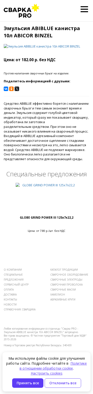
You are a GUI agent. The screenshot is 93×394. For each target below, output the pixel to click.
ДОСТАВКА (10, 294)
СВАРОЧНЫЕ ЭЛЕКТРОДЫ (66, 279)
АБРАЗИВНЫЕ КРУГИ (62, 299)
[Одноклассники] (11, 89)
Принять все (28, 383)
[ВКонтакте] (6, 89)
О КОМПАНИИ (13, 269)
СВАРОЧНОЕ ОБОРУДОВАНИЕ (69, 274)
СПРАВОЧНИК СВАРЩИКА (19, 309)
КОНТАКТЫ (10, 299)
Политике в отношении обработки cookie (53, 366)
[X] (17, 89)
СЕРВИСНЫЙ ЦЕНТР (16, 284)
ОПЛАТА (9, 289)
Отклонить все (62, 383)
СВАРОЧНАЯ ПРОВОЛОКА (66, 284)
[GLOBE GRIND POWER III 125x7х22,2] (46, 199)
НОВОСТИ (10, 304)
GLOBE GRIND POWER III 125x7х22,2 (46, 217)
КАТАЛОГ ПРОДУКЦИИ (64, 269)
